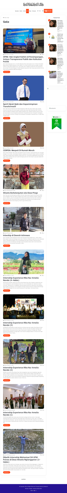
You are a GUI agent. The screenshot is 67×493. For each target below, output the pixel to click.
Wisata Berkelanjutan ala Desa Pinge (20, 192)
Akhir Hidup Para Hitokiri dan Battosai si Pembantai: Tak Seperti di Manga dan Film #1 (60, 63)
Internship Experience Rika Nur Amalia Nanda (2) (21, 368)
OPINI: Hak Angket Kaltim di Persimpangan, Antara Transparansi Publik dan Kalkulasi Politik (23, 59)
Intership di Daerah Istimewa (16, 235)
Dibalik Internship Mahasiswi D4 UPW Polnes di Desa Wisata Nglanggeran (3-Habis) (21, 459)
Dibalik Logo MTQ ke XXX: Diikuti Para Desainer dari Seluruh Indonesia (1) (60, 37)
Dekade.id (46, 486)
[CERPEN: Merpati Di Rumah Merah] (23, 134)
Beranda (17, 10)
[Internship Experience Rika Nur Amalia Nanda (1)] (23, 396)
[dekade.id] (33, 4)
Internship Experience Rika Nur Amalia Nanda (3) (21, 323)
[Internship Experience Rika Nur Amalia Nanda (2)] (23, 351)
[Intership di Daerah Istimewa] (23, 219)
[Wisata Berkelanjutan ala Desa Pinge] (23, 176)
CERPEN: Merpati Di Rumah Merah (18, 150)
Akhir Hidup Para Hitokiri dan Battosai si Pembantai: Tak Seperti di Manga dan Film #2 (60, 49)
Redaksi (30, 488)
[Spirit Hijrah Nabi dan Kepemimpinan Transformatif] (23, 88)
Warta (21, 10)
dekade (5, 54)
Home (5, 17)
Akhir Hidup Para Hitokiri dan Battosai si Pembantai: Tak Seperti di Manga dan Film (60, 25)
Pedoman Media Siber (37, 488)
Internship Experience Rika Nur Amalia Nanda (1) (21, 413)
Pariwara (34, 10)
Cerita (24, 10)
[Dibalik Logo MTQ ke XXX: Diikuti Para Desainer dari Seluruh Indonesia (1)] (52, 37)
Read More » (6, 71)
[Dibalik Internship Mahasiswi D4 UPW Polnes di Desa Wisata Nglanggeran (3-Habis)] (23, 441)
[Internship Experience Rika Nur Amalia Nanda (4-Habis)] (23, 261)
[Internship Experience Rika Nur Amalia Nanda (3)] (23, 306)
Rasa (30, 10)
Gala (27, 10)
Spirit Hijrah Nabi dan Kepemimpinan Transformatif (20, 105)
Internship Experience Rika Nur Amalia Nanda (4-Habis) (21, 278)
